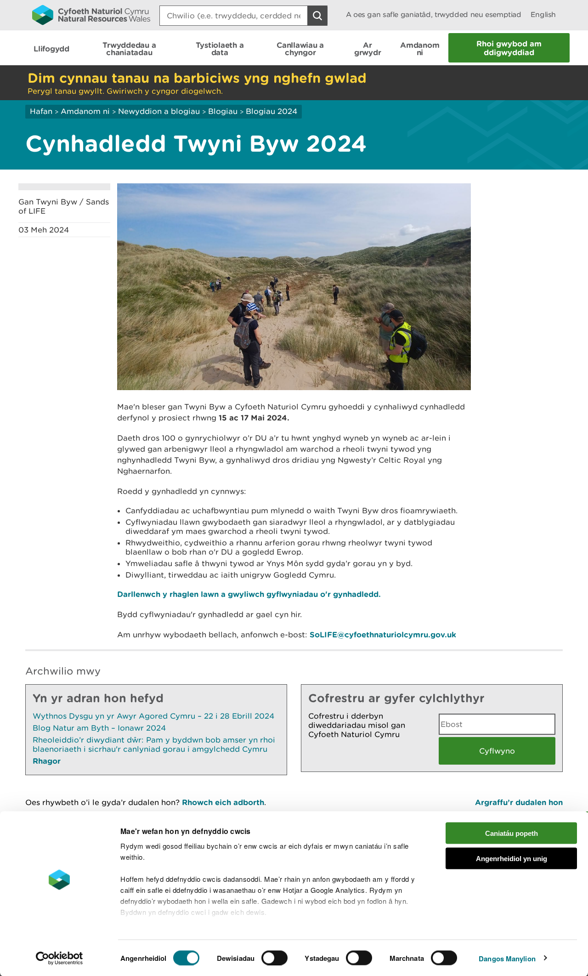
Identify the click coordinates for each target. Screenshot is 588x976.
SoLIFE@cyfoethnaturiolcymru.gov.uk (383, 634)
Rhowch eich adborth (223, 802)
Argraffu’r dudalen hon (519, 802)
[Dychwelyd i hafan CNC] (91, 14)
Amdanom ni (85, 111)
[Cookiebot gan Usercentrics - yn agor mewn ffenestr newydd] (59, 958)
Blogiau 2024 (271, 111)
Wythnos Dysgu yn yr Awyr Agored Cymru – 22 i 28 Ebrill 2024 (153, 716)
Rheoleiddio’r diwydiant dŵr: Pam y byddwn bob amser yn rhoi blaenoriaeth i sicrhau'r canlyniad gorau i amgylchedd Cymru (154, 744)
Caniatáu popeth (511, 833)
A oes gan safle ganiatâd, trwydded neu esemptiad (433, 14)
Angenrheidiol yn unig (511, 858)
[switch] (274, 957)
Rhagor (47, 760)
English (543, 14)
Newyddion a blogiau (160, 111)
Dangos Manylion (507, 958)
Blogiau (222, 111)
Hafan (41, 111)
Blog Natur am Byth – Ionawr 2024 (99, 727)
